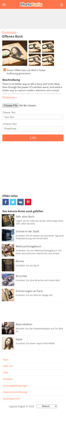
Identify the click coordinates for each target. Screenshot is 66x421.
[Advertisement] (33, 18)
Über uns (8, 365)
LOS (33, 137)
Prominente (9, 32)
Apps (5, 359)
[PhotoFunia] (32, 4)
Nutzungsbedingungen (15, 385)
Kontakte (8, 379)
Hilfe (5, 372)
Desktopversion (11, 398)
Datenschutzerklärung (15, 392)
